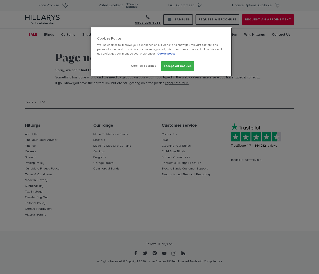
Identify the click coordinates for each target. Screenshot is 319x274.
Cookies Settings (143, 66)
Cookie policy (166, 53)
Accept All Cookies (178, 66)
